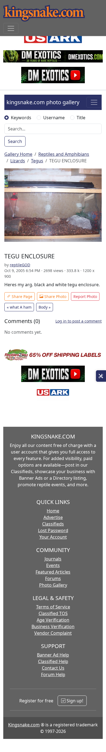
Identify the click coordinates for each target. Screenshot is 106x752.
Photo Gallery (53, 585)
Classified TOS (53, 613)
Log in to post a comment (78, 321)
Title (81, 118)
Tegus (37, 161)
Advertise (53, 517)
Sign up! (74, 701)
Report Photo (85, 296)
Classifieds (53, 524)
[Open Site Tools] (101, 376)
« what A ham (19, 307)
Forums (53, 578)
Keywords (21, 118)
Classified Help (53, 661)
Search (15, 141)
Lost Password (53, 530)
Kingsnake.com (24, 725)
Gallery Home (18, 154)
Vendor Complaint (53, 633)
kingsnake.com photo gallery (43, 102)
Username (54, 118)
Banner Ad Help (53, 655)
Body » (45, 307)
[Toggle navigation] (10, 28)
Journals (53, 559)
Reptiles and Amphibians (63, 154)
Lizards (17, 161)
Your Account (53, 537)
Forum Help (53, 675)
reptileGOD (20, 264)
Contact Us (53, 668)
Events (53, 565)
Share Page (21, 296)
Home (53, 511)
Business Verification (53, 626)
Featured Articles (53, 572)
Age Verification (53, 620)
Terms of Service (53, 607)
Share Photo (54, 296)
